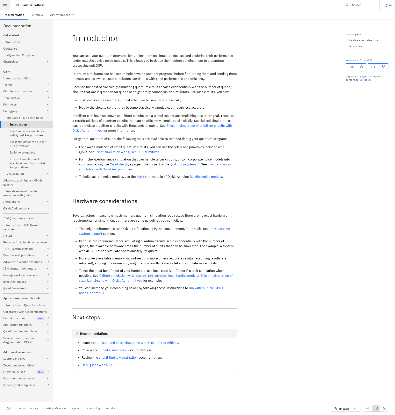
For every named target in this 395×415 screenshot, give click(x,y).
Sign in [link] (387, 5)
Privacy (34, 408)
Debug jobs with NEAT (98, 365)
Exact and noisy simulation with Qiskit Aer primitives (139, 343)
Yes (351, 67)
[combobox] (345, 408)
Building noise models (206, 176)
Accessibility (93, 408)
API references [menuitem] (60, 15)
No (373, 67)
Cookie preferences (54, 408)
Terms (21, 408)
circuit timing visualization (118, 357)
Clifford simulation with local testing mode (147, 275)
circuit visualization (113, 350)
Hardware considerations (363, 40)
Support (76, 408)
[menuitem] (14, 15)
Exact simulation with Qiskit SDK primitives (127, 152)
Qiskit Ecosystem (183, 164)
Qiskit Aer (117, 164)
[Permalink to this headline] (123, 38)
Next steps (355, 46)
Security (110, 408)
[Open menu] (5, 5)
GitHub (363, 79)
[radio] (368, 408)
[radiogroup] (376, 408)
